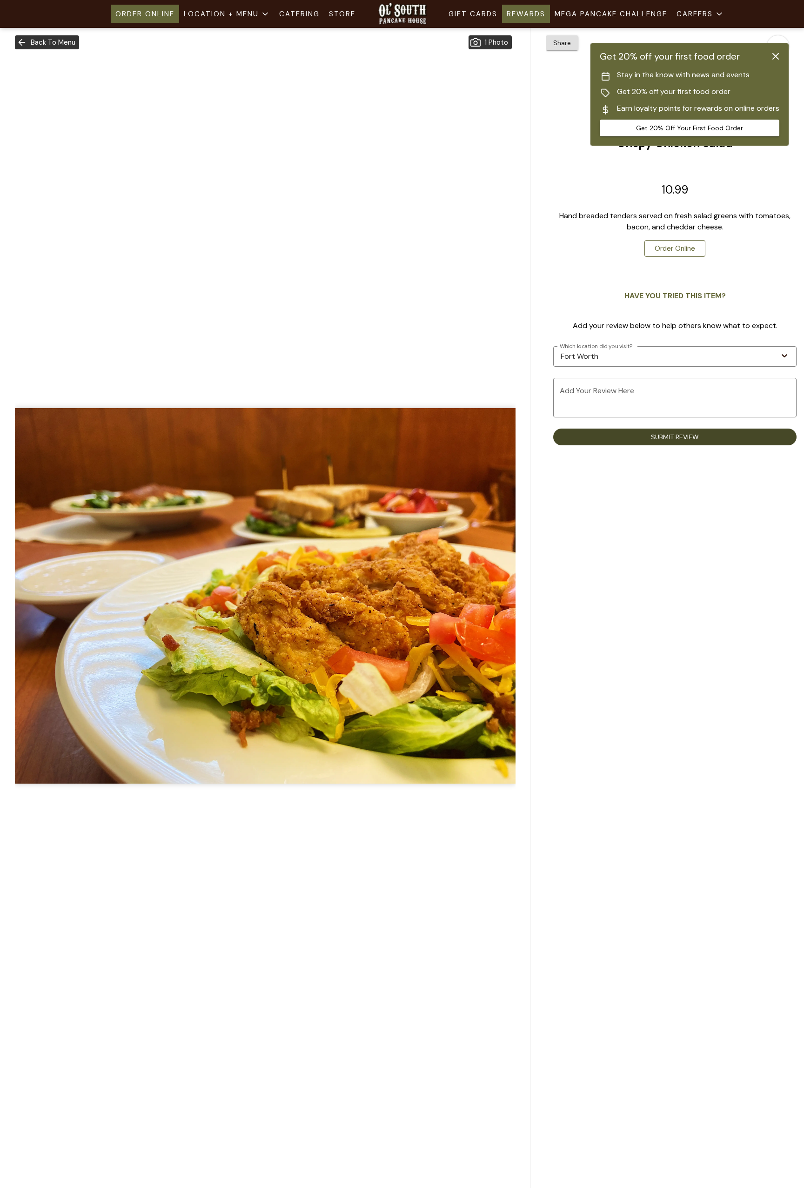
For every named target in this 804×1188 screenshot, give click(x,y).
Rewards (526, 14)
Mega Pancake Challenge (611, 14)
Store (342, 14)
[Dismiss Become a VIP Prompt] (775, 56)
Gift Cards (473, 14)
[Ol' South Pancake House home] (402, 14)
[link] (674, 248)
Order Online (144, 14)
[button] (227, 14)
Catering (299, 14)
